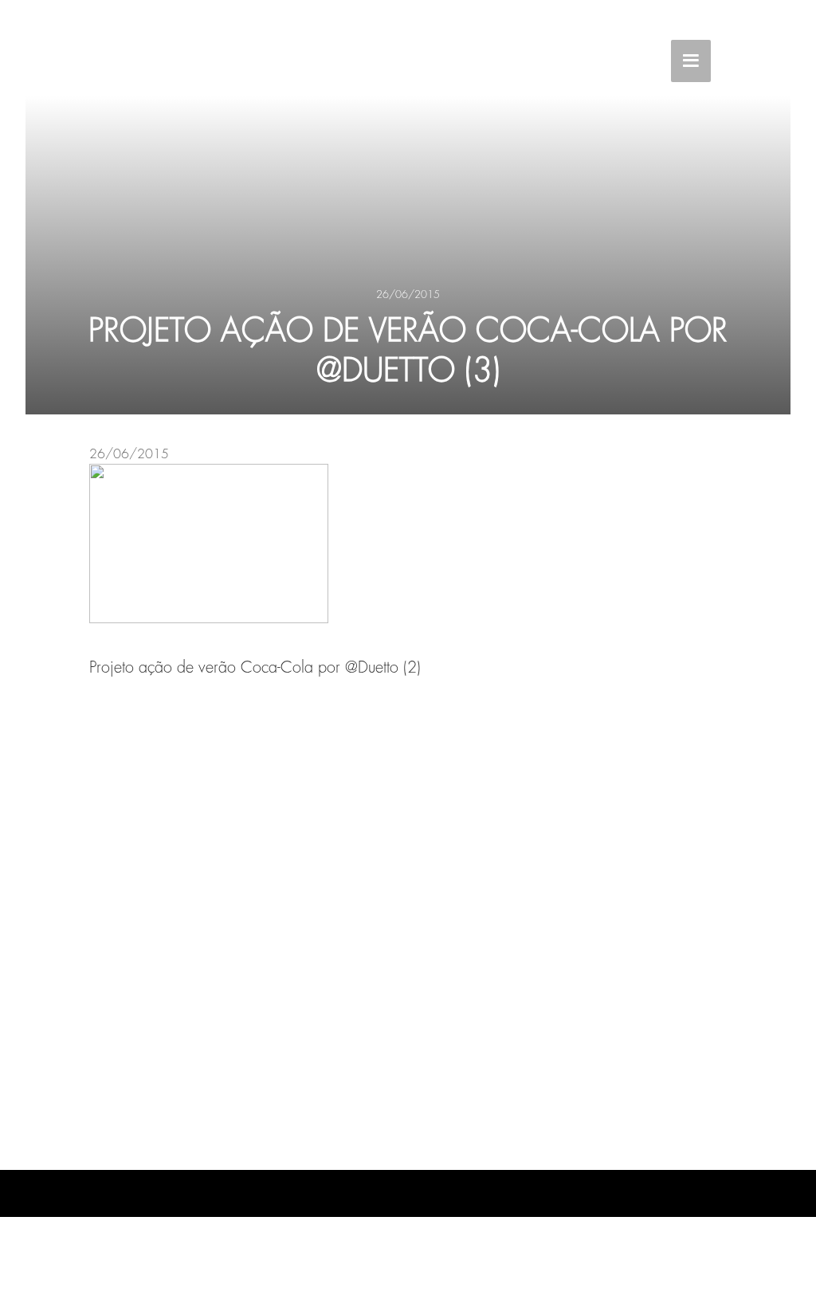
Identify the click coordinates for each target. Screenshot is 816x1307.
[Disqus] (408, 919)
